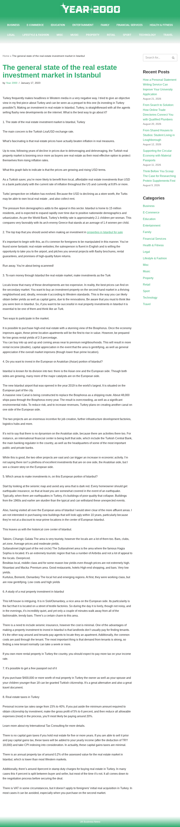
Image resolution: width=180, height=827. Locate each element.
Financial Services (130, 25)
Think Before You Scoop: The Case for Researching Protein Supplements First (159, 176)
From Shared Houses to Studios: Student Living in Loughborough (159, 135)
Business (13, 25)
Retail (111, 34)
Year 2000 (11, 82)
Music (74, 34)
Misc (60, 34)
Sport (127, 34)
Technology (147, 34)
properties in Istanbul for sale (105, 232)
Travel (168, 34)
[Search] (173, 57)
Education (58, 25)
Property (92, 34)
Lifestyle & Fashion (35, 34)
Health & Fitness (161, 25)
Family (105, 25)
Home (6, 55)
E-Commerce (35, 25)
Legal (11, 34)
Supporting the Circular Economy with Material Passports (157, 155)
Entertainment (83, 25)
